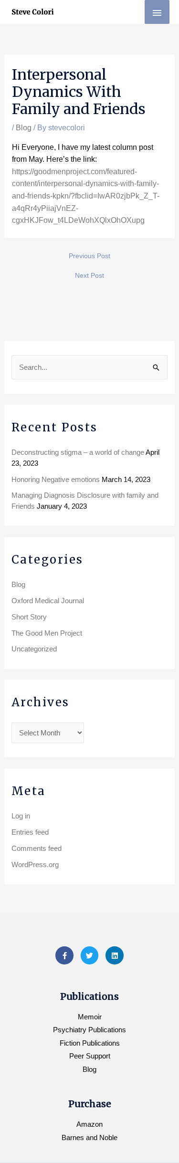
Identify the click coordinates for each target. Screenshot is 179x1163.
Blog (24, 128)
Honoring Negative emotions (55, 479)
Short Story (29, 617)
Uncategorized (34, 649)
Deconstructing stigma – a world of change (77, 452)
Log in (20, 816)
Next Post (89, 275)
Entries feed (30, 832)
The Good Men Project (46, 633)
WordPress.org (35, 864)
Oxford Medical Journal (47, 601)
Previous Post (89, 255)
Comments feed (36, 848)
